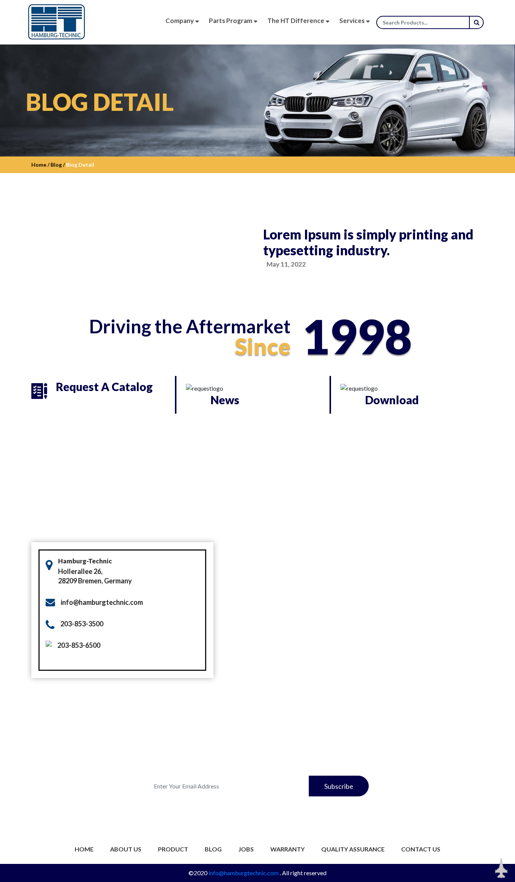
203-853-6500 (78, 645)
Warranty (287, 849)
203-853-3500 (81, 624)
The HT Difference (295, 21)
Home (84, 849)
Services (352, 21)
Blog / (57, 164)
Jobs (246, 849)
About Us (125, 849)
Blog (213, 849)
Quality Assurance (353, 849)
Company (180, 21)
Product (173, 849)
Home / (40, 164)
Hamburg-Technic (85, 561)
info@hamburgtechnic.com (102, 602)
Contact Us (420, 849)
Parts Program (230, 21)
